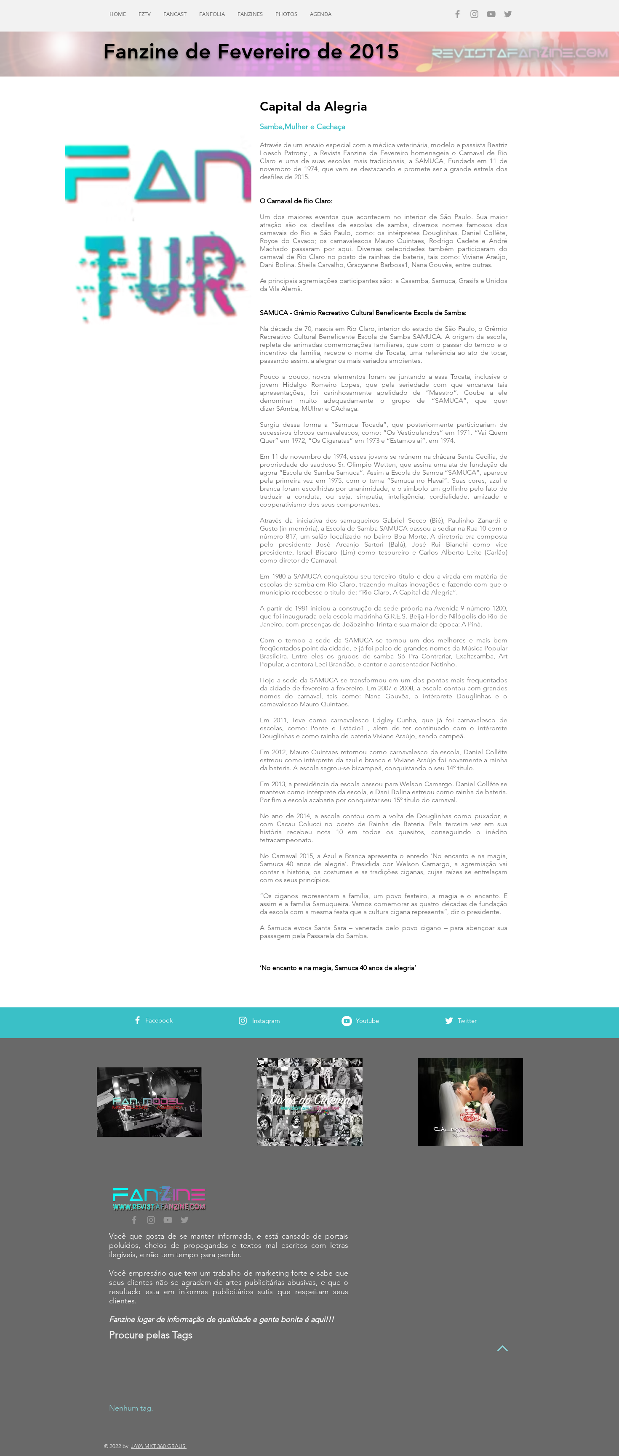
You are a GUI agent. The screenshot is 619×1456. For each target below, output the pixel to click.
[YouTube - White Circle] (347, 1021)
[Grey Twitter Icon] (508, 14)
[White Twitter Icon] (449, 1020)
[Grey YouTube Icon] (491, 14)
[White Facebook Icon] (137, 1020)
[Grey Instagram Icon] (474, 14)
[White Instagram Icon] (242, 1020)
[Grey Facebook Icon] (457, 14)
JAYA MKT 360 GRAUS (159, 1446)
